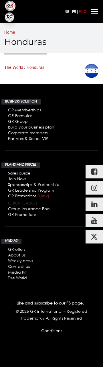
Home (9, 32)
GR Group (18, 121)
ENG (83, 11)
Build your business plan (31, 127)
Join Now (17, 178)
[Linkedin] (94, 204)
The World (13, 67)
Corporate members (27, 132)
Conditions (51, 330)
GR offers (16, 249)
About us (16, 254)
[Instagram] (94, 188)
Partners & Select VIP (28, 138)
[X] (94, 237)
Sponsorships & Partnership (34, 184)
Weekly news (20, 260)
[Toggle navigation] (94, 12)
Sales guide (19, 173)
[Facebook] (94, 172)
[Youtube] (94, 220)
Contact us (19, 266)
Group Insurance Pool (29, 208)
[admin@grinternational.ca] (67, 11)
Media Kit (17, 272)
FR (74, 11)
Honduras (35, 67)
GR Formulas (20, 115)
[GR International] (10, 6)
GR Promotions (28, 195)
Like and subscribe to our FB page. (50, 302)
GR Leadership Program (31, 190)
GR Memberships (24, 109)
